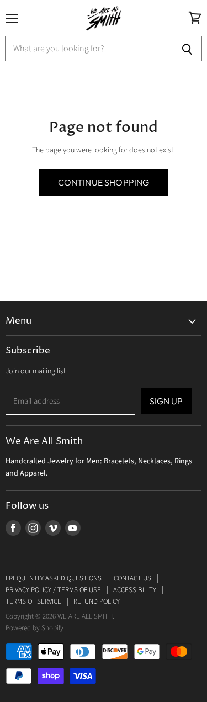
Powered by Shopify (34, 628)
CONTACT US (132, 578)
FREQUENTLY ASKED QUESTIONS (54, 578)
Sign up (166, 401)
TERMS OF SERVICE (33, 601)
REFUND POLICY (96, 601)
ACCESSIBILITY (134, 590)
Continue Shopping (104, 182)
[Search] (187, 48)
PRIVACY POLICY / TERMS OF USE (53, 590)
